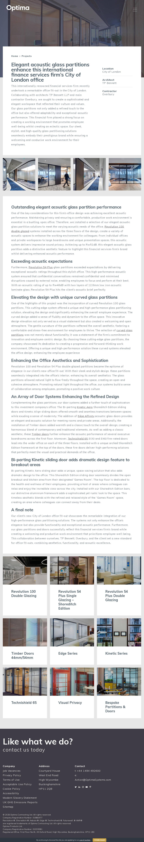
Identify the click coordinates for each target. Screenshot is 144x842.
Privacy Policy (12, 775)
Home (14, 56)
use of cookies (84, 840)
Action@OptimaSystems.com (93, 779)
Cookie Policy (11, 788)
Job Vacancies (12, 770)
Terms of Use (11, 779)
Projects (27, 56)
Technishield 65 (78, 438)
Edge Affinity (86, 416)
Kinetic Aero (85, 407)
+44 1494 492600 (89, 770)
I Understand (99, 840)
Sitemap (8, 806)
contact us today (24, 749)
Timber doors (40, 434)
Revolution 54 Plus (41, 267)
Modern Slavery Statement (20, 797)
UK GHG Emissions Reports (20, 802)
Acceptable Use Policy (17, 784)
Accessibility (11, 793)
